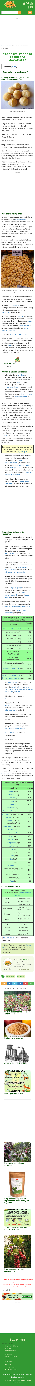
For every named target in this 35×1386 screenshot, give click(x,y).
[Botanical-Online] (10, 4)
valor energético (21, 396)
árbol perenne (20, 219)
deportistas (9, 553)
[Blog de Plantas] (23, 1340)
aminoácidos (13, 682)
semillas (21, 375)
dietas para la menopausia (15, 572)
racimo (20, 316)
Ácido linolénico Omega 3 (11, 678)
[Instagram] (20, 1340)
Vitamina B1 (7, 811)
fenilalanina (21, 689)
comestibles (5, 773)
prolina (14, 687)
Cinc (11, 859)
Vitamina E (13, 833)
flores (29, 321)
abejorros (5, 330)
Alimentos (8, 46)
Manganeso (11, 843)
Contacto (8, 1365)
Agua (12, 881)
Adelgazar (8, 1348)
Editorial (25, 959)
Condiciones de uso (10, 1380)
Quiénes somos (10, 1367)
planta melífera (24, 326)
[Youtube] (13, 1340)
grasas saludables (23, 465)
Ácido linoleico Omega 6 (11, 675)
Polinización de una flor (18, 334)
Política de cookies (17, 1383)
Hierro (11, 856)
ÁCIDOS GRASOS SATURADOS (13, 629)
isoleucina (29, 689)
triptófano (9, 698)
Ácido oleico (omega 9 (11, 669)
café (9, 345)
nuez (14, 338)
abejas (26, 328)
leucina (20, 687)
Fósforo (11, 846)
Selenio (11, 865)
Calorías (11, 791)
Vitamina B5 (10, 821)
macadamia (10, 976)
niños (16, 553)
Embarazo (8, 1361)
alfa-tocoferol (10, 710)
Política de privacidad (24, 1380)
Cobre (11, 862)
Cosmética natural (11, 1351)
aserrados (5, 312)
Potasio (11, 852)
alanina (8, 689)
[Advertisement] (17, 32)
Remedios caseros (11, 1356)
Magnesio (11, 839)
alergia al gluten (22, 452)
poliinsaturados (18, 672)
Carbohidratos (12, 794)
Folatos (11, 829)
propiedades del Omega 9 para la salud (15, 606)
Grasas (11, 801)
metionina (9, 692)
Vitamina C (11, 808)
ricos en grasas (26, 394)
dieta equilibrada (15, 467)
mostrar (13, 67)
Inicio (2, 46)
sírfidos (13, 330)
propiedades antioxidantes (15, 728)
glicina (26, 687)
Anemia (7, 1359)
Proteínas (12, 798)
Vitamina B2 (6, 814)
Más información (9, 938)
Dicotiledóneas (23, 921)
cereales (4, 435)
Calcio (11, 836)
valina (13, 689)
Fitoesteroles (10, 732)
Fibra (12, 804)
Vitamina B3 (8, 817)
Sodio (11, 849)
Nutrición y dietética (11, 1346)
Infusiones (8, 1354)
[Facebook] (10, 1340)
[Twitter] (17, 1340)
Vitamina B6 (6, 826)
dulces (16, 387)
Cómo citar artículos (11, 1369)
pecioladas (16, 305)
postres (19, 382)
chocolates (9, 387)
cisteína (17, 692)
